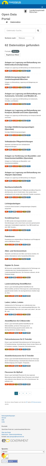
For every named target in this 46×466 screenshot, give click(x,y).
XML (6, 70)
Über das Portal (6, 432)
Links (3, 422)
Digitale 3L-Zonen (12, 265)
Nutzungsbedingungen (8, 416)
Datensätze (15, 22)
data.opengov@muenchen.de (15, 436)
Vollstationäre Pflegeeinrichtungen (19, 141)
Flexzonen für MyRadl (13, 372)
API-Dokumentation (36, 402)
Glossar (4, 418)
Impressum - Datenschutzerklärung (12, 434)
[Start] (7, 22)
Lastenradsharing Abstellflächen (18, 284)
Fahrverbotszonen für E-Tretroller (18, 339)
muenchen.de (12, 2)
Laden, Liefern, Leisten (14, 302)
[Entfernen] (17, 51)
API (27, 402)
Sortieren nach (10, 38)
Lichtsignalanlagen (12, 203)
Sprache (5, 449)
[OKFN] (10, 460)
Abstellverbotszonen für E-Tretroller (19, 356)
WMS (10, 70)
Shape (24, 70)
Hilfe (3, 420)
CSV (20, 70)
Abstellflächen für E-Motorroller (17, 321)
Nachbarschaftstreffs (13, 187)
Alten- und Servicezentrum (15, 251)
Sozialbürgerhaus (12, 218)
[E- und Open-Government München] (15, 440)
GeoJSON (15, 70)
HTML (28, 70)
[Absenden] (38, 30)
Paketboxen (10, 236)
